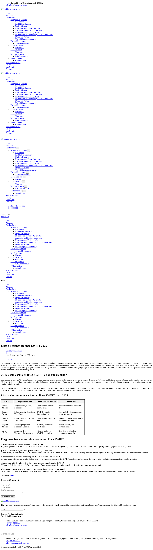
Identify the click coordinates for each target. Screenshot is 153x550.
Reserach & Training (13, 63)
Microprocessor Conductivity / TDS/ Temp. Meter (34, 35)
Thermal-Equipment (22, 43)
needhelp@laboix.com (16, 206)
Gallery (8, 65)
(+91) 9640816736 (13, 523)
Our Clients (10, 67)
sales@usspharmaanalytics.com (17, 5)
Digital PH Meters (22, 37)
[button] (76, 281)
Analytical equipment (19, 20)
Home (8, 13)
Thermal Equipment (18, 41)
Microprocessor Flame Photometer (28, 28)
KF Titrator (19, 22)
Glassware (19, 52)
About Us (9, 15)
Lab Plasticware (17, 45)
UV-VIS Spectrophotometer (25, 39)
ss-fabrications (20, 60)
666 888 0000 (13, 208)
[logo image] (10, 139)
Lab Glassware (16, 50)
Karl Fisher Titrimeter (23, 24)
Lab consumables (17, 54)
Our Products (11, 17)
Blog (12, 475)
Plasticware (19, 48)
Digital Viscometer (22, 26)
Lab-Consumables (22, 56)
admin (10, 359)
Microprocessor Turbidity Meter (27, 33)
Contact (9, 69)
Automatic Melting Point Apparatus (28, 30)
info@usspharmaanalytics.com (17, 543)
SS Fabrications (16, 58)
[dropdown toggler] (17, 148)
